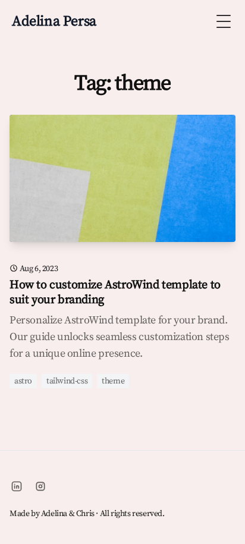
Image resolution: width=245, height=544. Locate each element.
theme (113, 381)
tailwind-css (66, 381)
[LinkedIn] (17, 486)
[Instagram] (40, 486)
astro (23, 381)
